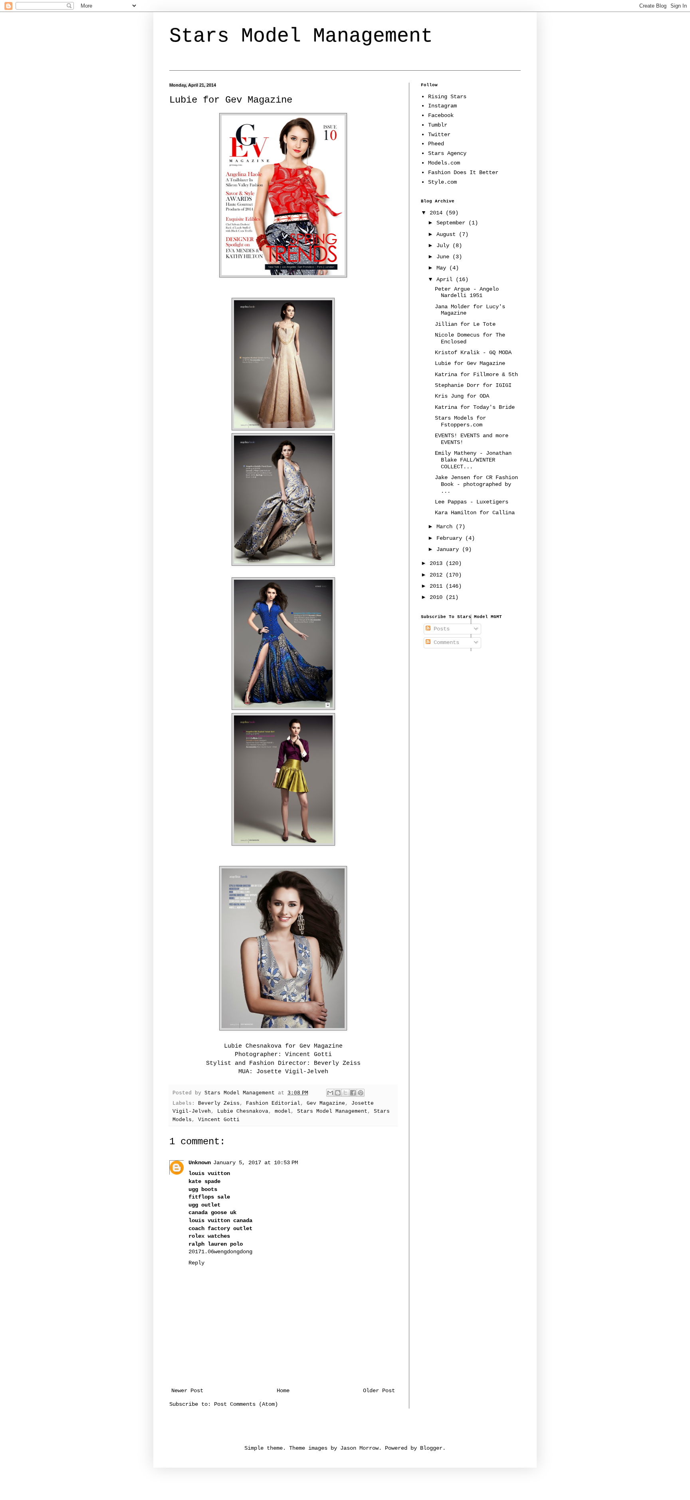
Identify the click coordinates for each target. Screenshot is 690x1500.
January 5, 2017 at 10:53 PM (255, 1162)
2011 (438, 586)
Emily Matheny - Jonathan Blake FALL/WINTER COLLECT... (473, 460)
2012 (438, 575)
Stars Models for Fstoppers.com (460, 421)
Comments (444, 642)
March (446, 526)
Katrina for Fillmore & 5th (476, 374)
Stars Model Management (301, 36)
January (449, 549)
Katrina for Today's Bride (475, 407)
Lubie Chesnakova (253, 1046)
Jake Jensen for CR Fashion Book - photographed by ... (476, 484)
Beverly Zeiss (219, 1103)
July (444, 245)
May (442, 268)
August (447, 234)
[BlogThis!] (338, 1093)
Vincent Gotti (219, 1120)
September (452, 223)
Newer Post (187, 1390)
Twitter (439, 134)
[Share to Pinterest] (361, 1093)
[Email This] (330, 1093)
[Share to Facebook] (353, 1093)
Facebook (441, 115)
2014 (438, 213)
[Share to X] (345, 1093)
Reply (196, 1263)
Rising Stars (447, 96)
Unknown (199, 1162)
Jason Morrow (359, 1448)
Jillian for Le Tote (465, 324)
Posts (440, 629)
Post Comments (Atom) (246, 1404)
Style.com (442, 182)
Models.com (444, 163)
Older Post (379, 1390)
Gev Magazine (326, 1103)
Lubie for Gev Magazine (470, 363)
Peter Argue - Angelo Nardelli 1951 (467, 292)
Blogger (431, 1448)
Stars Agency (447, 153)
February (450, 538)
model (283, 1111)
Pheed (436, 144)
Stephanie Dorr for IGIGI (473, 385)
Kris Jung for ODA (462, 396)
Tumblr (437, 125)
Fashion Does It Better (463, 172)
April (446, 279)
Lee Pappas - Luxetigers (471, 502)
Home (283, 1390)
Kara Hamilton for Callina (475, 512)
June (444, 257)
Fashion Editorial (273, 1103)
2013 (438, 563)
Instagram (442, 106)
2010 (438, 597)
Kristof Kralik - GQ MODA (473, 352)
